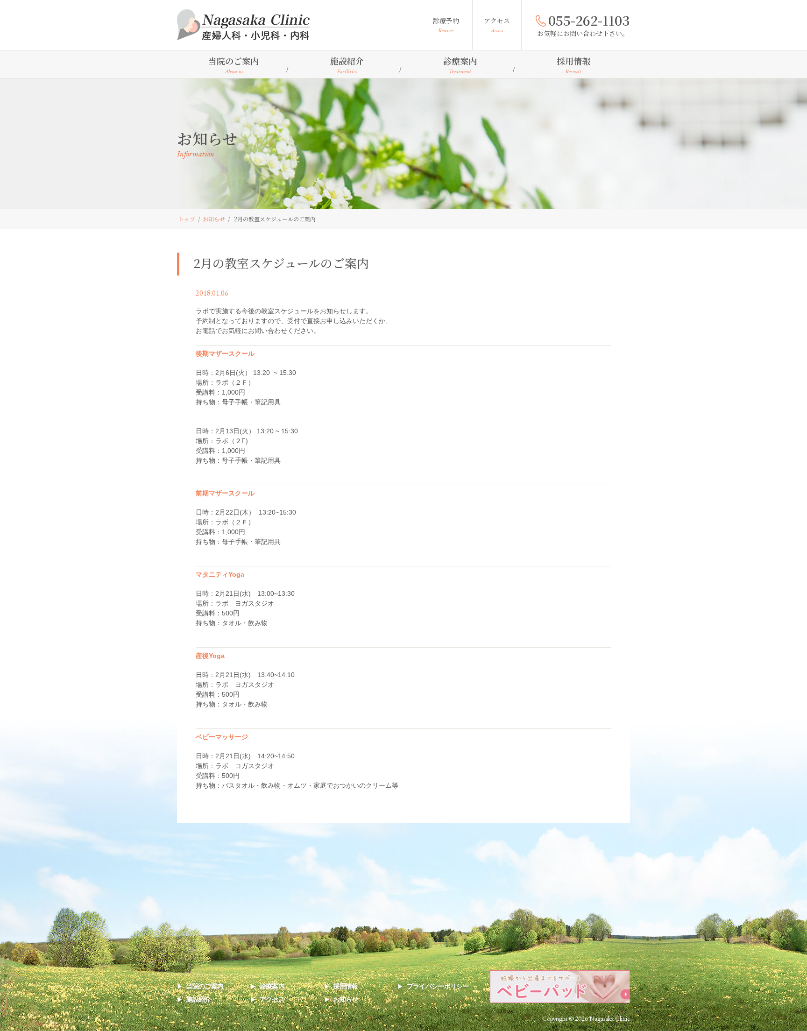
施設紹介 (347, 65)
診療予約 (446, 25)
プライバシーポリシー (437, 986)
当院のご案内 (233, 65)
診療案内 (460, 65)
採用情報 (573, 65)
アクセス (497, 25)
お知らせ (345, 999)
